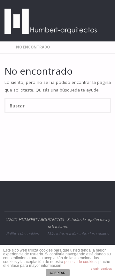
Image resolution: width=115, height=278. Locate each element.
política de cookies (80, 262)
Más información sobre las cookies (78, 233)
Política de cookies (22, 233)
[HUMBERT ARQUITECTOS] (51, 21)
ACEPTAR (57, 273)
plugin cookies (101, 268)
